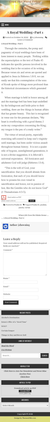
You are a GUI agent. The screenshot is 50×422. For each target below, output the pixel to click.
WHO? (4, 326)
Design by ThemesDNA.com (25, 418)
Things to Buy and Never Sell (13, 335)
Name (6, 278)
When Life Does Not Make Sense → (34, 215)
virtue (27, 208)
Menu (7, 24)
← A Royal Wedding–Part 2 (12, 218)
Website (6, 294)
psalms (43, 205)
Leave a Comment (25, 40)
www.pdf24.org (25, 393)
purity (21, 208)
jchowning (39, 37)
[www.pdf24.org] (3, 197)
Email (6, 287)
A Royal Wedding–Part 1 (25, 32)
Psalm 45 (18, 205)
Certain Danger (8, 331)
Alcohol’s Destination (10, 318)
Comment (8, 250)
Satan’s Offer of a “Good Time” (14, 322)
